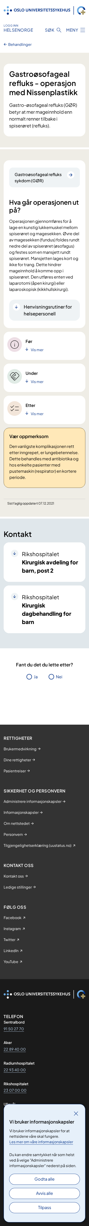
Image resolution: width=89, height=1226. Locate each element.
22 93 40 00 (15, 1069)
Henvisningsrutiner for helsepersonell (48, 310)
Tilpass (44, 1207)
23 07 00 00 (15, 1090)
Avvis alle (44, 1193)
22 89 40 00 (15, 1049)
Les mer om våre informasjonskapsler (41, 1141)
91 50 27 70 (14, 1028)
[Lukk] (76, 1113)
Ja (36, 676)
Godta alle (44, 1179)
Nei (59, 676)
